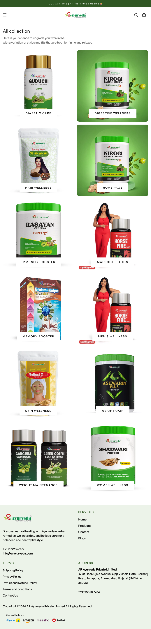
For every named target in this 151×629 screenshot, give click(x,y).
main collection (112, 262)
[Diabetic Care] (38, 86)
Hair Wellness (38, 187)
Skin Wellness (38, 411)
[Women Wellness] (112, 458)
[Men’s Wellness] (112, 309)
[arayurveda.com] (75, 14)
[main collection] (112, 234)
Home (82, 519)
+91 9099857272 (89, 591)
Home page (112, 187)
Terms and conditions (17, 589)
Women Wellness (112, 485)
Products (84, 525)
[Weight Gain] (112, 383)
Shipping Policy (13, 570)
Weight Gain (112, 411)
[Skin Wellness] (38, 383)
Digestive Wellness (113, 113)
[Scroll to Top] (144, 609)
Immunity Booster (38, 262)
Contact (83, 532)
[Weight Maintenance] (38, 458)
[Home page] (112, 160)
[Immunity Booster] (38, 234)
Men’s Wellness (112, 336)
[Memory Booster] (38, 309)
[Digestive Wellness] (112, 86)
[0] (144, 15)
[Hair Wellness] (38, 160)
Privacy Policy (12, 576)
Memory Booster (38, 336)
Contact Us (10, 595)
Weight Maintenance (38, 485)
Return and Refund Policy (20, 583)
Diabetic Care (38, 113)
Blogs (82, 538)
